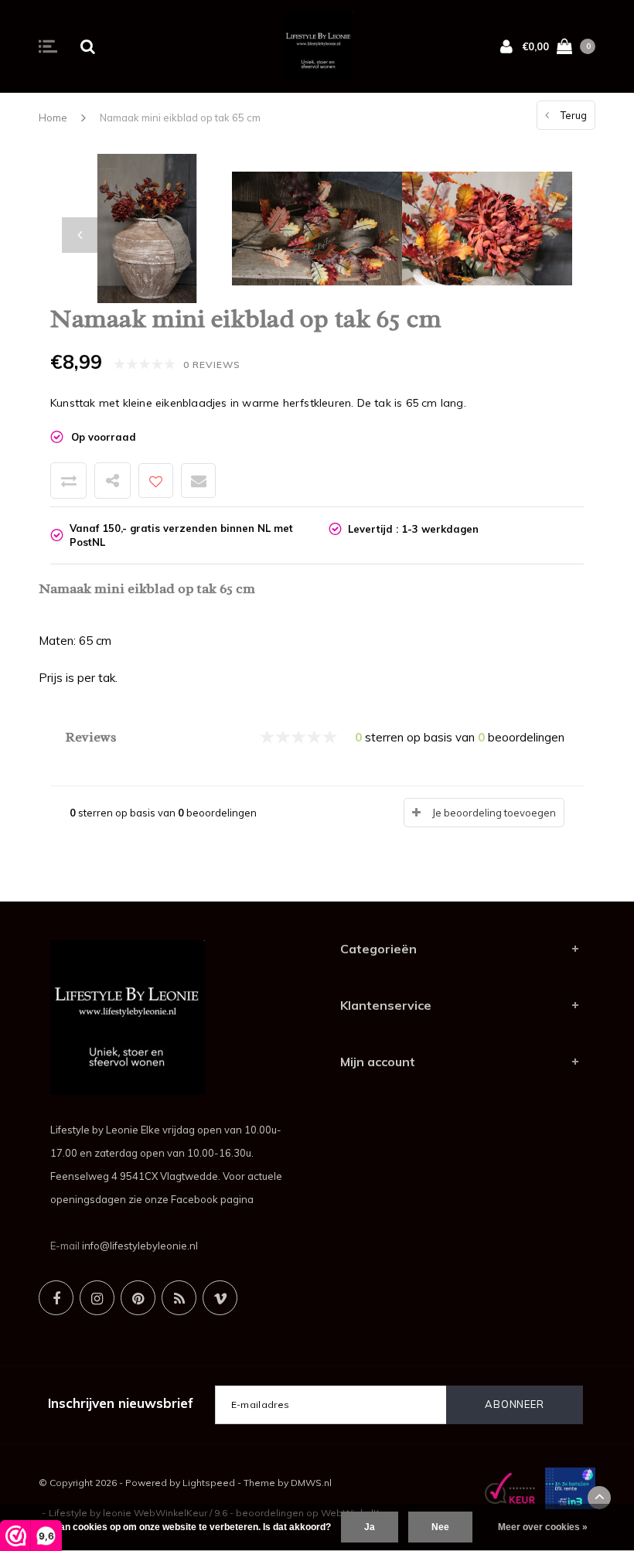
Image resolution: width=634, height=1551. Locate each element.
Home (53, 117)
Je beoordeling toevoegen (494, 812)
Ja (369, 1527)
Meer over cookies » (543, 1527)
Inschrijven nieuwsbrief (120, 1403)
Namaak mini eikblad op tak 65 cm (180, 117)
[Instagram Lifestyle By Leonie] (97, 1297)
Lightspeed (208, 1482)
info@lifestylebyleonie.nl (140, 1245)
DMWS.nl (311, 1482)
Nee (440, 1527)
